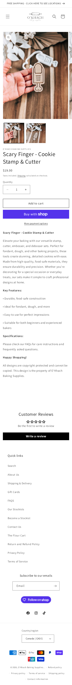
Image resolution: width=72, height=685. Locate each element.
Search (12, 466)
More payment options (36, 223)
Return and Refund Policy (23, 544)
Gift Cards (14, 492)
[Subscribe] (55, 585)
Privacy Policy (16, 553)
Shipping (21, 175)
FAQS (11, 500)
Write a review (36, 436)
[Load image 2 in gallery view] (36, 133)
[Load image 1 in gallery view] (14, 133)
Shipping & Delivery (19, 483)
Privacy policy (18, 673)
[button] (7, 16)
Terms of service (37, 673)
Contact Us (14, 527)
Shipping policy (57, 673)
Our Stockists (16, 509)
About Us (13, 474)
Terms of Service (18, 561)
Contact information (37, 679)
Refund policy (55, 667)
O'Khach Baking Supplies (30, 667)
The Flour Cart (17, 535)
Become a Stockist (19, 518)
